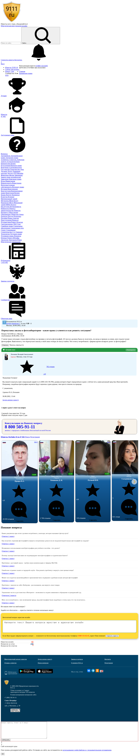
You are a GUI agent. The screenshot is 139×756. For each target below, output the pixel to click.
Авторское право (12, 158)
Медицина (5, 201)
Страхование (11, 230)
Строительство (6, 232)
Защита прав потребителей (11, 177)
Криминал (16, 195)
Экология (4, 240)
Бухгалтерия (6, 165)
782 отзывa (49, 370)
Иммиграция (10, 181)
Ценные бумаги (7, 238)
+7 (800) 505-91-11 (10, 697)
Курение (11, 197)
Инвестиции (16, 183)
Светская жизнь (7, 224)
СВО (15, 224)
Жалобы (20, 173)
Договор (4, 171)
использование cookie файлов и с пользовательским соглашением (87, 750)
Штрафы (16, 238)
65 (32, 642)
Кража (3, 195)
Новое (9, 71)
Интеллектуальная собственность (8, 186)
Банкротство (6, 163)
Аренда (4, 162)
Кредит (9, 195)
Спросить (19, 521)
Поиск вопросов (43, 663)
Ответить (5, 345)
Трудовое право (16, 234)
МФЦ (8, 205)
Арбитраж (20, 160)
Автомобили (6, 156)
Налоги (13, 205)
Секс (19, 224)
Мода (11, 203)
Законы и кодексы (77, 659)
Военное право (16, 165)
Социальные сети (17, 228)
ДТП (15, 173)
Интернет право (18, 187)
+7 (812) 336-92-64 (11, 703)
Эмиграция (12, 240)
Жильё (12, 175)
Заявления (5, 179)
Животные (5, 175)
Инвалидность (6, 183)
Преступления (6, 220)
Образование (6, 214)
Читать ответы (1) (17, 345)
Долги (10, 171)
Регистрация (35, 437)
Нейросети (5, 208)
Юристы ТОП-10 (11, 67)
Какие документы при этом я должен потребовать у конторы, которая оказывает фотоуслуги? (35, 533)
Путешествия (6, 222)
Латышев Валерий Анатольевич (22, 354)
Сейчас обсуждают (12, 69)
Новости (17, 210)
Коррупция (10, 193)
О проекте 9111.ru (77, 663)
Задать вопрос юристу (10, 400)
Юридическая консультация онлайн (14, 26)
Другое (10, 173)
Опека (21, 214)
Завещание (19, 175)
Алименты (5, 160)
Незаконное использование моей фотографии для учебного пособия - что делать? (31, 548)
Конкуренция (13, 189)
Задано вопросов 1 (13, 323)
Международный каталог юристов (15, 659)
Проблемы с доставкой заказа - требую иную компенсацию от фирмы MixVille (29, 563)
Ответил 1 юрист (8, 536)
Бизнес (13, 163)
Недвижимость (15, 207)
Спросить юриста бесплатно (11, 60)
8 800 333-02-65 (83, 636)
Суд (14, 232)
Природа (15, 220)
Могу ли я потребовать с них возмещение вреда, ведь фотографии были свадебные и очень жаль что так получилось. (43, 600)
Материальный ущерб (9, 199)
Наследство (5, 207)
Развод (14, 222)
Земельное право (15, 179)
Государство (5, 169)
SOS (6, 75)
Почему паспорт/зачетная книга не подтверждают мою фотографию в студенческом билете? (35, 555)
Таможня (19, 232)
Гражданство (15, 169)
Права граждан (13, 218)
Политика (17, 216)
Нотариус (4, 212)
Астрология (11, 162)
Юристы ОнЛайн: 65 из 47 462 (13, 437)
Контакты (108, 659)
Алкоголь (13, 160)
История (4, 189)
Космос (17, 193)
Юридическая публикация (10, 242)
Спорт (3, 230)
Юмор (19, 240)
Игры (3, 181)
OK (3, 754)
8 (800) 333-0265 (42, 66)
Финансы (17, 236)
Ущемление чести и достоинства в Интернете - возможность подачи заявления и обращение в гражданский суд (41, 592)
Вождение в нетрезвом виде (11, 167)
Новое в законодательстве (8, 209)
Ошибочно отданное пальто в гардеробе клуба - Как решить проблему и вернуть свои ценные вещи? (38, 570)
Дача (22, 169)
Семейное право (7, 226)
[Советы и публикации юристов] (12, 22)
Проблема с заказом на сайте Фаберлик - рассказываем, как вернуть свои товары (31, 585)
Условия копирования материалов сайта (23, 695)
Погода (11, 216)
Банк (18, 162)
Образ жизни (13, 212)
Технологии (5, 234)
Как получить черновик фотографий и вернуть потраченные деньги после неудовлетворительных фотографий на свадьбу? (45, 541)
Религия (20, 222)
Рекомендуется (131, 350)
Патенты (4, 216)
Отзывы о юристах (10, 663)
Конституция (6, 191)
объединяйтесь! (22, 24)
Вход (3, 64)
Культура (4, 197)
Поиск (27, 437)
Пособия (4, 218)
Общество (15, 214)
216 (32, 644)
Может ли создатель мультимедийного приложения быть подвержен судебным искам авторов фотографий (40, 578)
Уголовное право (7, 236)
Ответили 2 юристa (9, 595)
